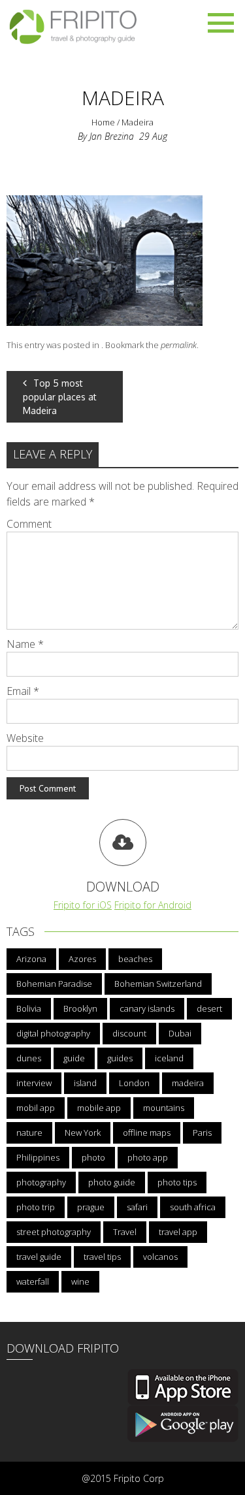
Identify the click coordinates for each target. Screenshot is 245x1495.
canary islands (147, 1008)
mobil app (35, 1108)
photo (93, 1157)
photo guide (111, 1182)
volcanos (160, 1256)
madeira (188, 1083)
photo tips (177, 1182)
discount (129, 1033)
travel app (178, 1232)
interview (34, 1083)
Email (23, 691)
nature (29, 1132)
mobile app (99, 1108)
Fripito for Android (152, 905)
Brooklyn (80, 1008)
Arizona (31, 959)
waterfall (32, 1281)
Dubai (180, 1033)
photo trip (35, 1207)
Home (103, 122)
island (85, 1083)
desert (209, 1008)
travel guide (38, 1256)
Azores (82, 959)
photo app (147, 1157)
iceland (169, 1058)
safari (137, 1207)
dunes (28, 1058)
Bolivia (28, 1008)
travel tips (102, 1256)
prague (91, 1207)
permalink (179, 345)
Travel (125, 1232)
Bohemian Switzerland (158, 983)
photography (41, 1182)
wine (80, 1281)
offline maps (147, 1132)
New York (83, 1132)
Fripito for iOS (83, 905)
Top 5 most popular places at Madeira (60, 397)
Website (25, 738)
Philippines (37, 1157)
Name (25, 644)
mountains (163, 1108)
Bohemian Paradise (54, 983)
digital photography (53, 1033)
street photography (53, 1232)
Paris (202, 1132)
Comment (29, 524)
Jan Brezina (112, 136)
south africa (193, 1207)
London (134, 1083)
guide (74, 1058)
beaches (135, 959)
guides (120, 1058)
